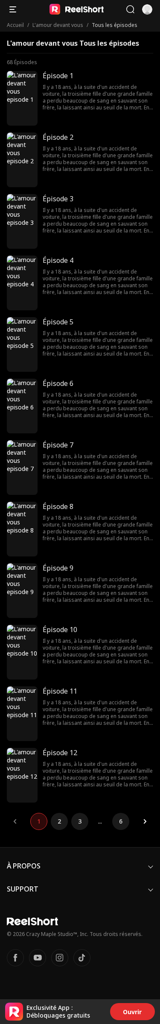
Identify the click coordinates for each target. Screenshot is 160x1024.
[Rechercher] (130, 9)
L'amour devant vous (57, 25)
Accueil (15, 25)
